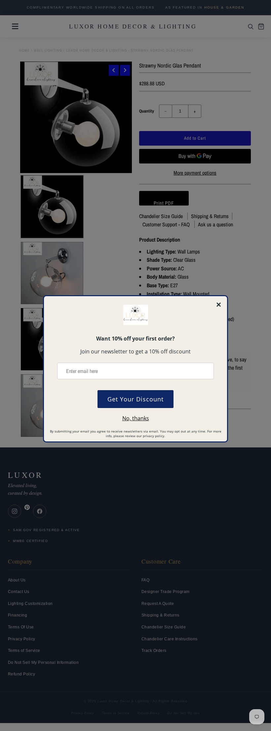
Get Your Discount (135, 399)
